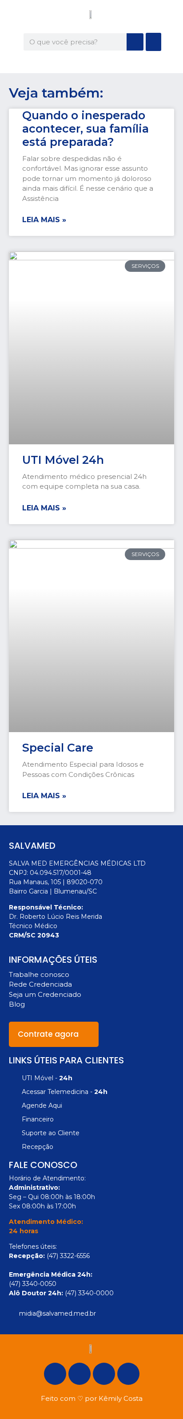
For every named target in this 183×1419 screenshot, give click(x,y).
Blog (17, 1004)
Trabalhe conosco (39, 974)
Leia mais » (44, 220)
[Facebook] (55, 1374)
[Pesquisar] (135, 42)
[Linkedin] (104, 1374)
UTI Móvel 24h (63, 459)
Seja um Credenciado (45, 994)
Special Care (57, 747)
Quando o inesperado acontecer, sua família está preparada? (85, 129)
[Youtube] (128, 1374)
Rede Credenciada (40, 984)
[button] (153, 42)
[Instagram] (79, 1374)
